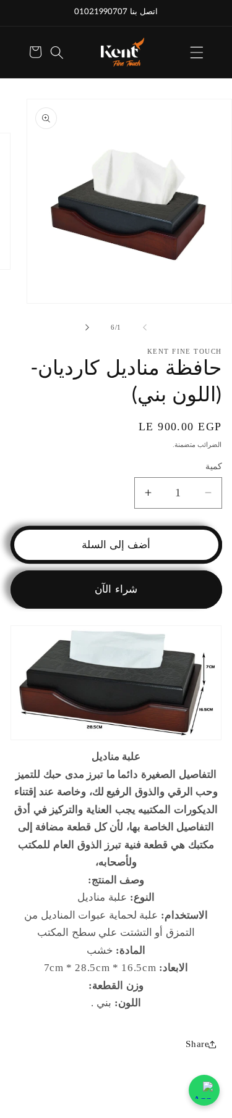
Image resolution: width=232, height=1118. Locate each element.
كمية (213, 466)
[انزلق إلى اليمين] (87, 327)
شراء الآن (116, 589)
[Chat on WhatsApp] (204, 1090)
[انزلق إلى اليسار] (144, 327)
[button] (197, 52)
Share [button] (197, 1043)
